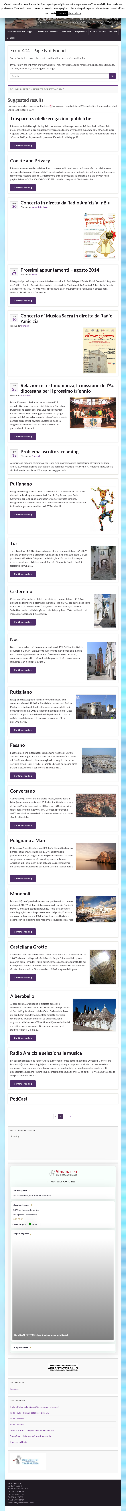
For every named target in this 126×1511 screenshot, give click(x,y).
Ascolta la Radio (98, 31)
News (34, 207)
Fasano (17, 745)
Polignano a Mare (28, 840)
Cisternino (21, 591)
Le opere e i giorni (63, 1286)
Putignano (21, 483)
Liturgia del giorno (63, 1214)
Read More (74, 13)
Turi (14, 543)
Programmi (80, 31)
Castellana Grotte (28, 946)
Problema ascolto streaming (50, 451)
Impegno (14, 1388)
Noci (15, 639)
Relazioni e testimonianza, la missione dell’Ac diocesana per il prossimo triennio (67, 388)
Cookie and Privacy (30, 160)
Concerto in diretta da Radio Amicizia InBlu (65, 202)
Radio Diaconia (17, 1424)
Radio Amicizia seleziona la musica (46, 1053)
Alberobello (22, 996)
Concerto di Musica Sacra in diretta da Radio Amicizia (66, 318)
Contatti (11, 38)
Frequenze (66, 31)
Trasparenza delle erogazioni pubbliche (50, 118)
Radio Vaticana (17, 1418)
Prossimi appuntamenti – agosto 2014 (60, 270)
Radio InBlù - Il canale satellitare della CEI (29, 1412)
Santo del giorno (63, 1193)
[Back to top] (119, 1504)
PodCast (113, 31)
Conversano (22, 791)
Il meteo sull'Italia (18, 1442)
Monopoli (20, 893)
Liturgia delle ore (63, 1347)
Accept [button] (62, 13)
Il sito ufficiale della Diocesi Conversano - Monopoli (34, 1407)
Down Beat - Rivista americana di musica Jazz (31, 1436)
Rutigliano (21, 692)
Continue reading (23, 145)
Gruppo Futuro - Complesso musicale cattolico (32, 1430)
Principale (42, 207)
